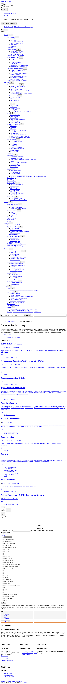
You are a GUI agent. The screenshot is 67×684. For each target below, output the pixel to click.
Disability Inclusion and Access (18, 162)
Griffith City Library (15, 295)
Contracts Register (15, 241)
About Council (11, 37)
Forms (12, 60)
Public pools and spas (16, 230)
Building (6, 249)
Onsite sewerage (14, 284)
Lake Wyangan (14, 214)
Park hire (12, 215)
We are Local (13, 187)
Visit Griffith (10, 219)
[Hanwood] (41, 529)
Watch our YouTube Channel (29, 653)
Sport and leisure (11, 181)
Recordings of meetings (16, 54)
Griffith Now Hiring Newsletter (18, 298)
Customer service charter (16, 43)
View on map (4, 656)
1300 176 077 (5, 658)
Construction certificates (16, 263)
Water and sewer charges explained (19, 90)
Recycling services (15, 100)
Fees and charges (14, 144)
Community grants (15, 164)
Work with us (13, 44)
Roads (8, 113)
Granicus (25, 682)
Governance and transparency (15, 68)
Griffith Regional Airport (13, 242)
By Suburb (34, 530)
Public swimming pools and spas (18, 130)
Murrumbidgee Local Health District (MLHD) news (23, 309)
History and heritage (12, 204)
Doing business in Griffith (14, 225)
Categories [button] (3, 535)
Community (10, 155)
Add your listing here (9, 335)
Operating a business (12, 227)
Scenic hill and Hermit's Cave (18, 207)
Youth (12, 161)
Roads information (15, 115)
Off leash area (14, 151)
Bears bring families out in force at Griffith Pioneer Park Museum (24, 312)
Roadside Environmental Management (20, 137)
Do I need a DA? (14, 254)
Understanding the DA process (18, 257)
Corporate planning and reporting (15, 55)
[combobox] (9, 23)
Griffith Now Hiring (12, 234)
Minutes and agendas (15, 52)
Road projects (14, 118)
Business (6, 223)
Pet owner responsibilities (17, 148)
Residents (6, 82)
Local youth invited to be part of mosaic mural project (24, 290)
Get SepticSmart (14, 133)
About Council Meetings (16, 51)
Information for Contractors (14, 245)
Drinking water (14, 105)
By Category (49, 530)
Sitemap (3, 681)
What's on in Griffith (15, 170)
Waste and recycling (12, 95)
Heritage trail (13, 205)
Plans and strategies (15, 63)
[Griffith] (41, 525)
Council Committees (15, 74)
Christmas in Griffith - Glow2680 (19, 175)
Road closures (14, 116)
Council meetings (11, 49)
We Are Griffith (11, 183)
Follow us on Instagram (28, 654)
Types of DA (13, 255)
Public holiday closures (16, 198)
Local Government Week (16, 79)
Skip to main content (6, 1)
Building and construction (14, 262)
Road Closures (11, 304)
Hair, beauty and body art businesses (19, 231)
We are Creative (14, 186)
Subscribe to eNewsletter (46, 658)
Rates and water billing (13, 84)
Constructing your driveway (17, 265)
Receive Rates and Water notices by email (21, 93)
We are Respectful (15, 192)
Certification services (15, 268)
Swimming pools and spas (17, 269)
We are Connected (15, 190)
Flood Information (15, 277)
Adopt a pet (13, 145)
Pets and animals (11, 139)
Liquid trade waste (15, 233)
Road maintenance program (17, 119)
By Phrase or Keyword (7, 530)
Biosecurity (13, 127)
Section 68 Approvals (16, 271)
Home (4, 321)
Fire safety (13, 266)
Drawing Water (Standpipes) (17, 110)
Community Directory (16, 158)
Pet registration (14, 142)
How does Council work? (17, 41)
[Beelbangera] (41, 530)
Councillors (10, 47)
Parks (11, 212)
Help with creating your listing (12, 337)
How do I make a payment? (17, 86)
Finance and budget (15, 62)
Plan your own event (15, 173)
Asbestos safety (14, 101)
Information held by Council (17, 70)
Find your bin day (15, 97)
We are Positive (14, 194)
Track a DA (13, 252)
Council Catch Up (15, 293)
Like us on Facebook (27, 651)
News (5, 286)
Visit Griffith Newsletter (16, 299)
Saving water (13, 107)
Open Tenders (14, 238)
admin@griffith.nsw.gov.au (9, 660)
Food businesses (14, 228)
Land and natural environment (18, 134)
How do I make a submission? (18, 258)
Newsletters (10, 292)
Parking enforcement (15, 122)
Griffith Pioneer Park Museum (18, 208)
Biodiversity (13, 126)
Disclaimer (8, 681)
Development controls (16, 276)
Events (9, 169)
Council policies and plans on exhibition (17, 80)
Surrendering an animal (16, 147)
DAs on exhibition (15, 260)
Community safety (15, 165)
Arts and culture (11, 179)
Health (9, 307)
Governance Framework (16, 77)
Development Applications (14, 251)
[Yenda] (41, 527)
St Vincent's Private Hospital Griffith (19, 310)
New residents (14, 167)
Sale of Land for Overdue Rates (18, 200)
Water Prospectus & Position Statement (20, 111)
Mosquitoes (13, 129)
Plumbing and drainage (16, 282)
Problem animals (14, 150)
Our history (13, 40)
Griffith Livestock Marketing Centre (16, 244)
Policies (12, 59)
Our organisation (14, 38)
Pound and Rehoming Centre (17, 141)
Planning (9, 273)
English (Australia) (18, 19)
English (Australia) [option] (18, 27)
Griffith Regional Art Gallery (17, 301)
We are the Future (15, 189)
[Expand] (10, 35)
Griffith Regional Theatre (17, 302)
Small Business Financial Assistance (16, 246)
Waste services (14, 99)
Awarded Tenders (15, 239)
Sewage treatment (15, 108)
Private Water (13, 131)
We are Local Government (17, 193)
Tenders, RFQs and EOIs (13, 236)
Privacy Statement (16, 681)
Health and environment (13, 124)
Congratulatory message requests (18, 66)
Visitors (6, 202)
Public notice (10, 197)
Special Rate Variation (13, 305)
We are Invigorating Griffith (17, 184)
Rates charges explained (16, 89)
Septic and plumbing (12, 281)
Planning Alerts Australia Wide (18, 279)
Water (8, 103)
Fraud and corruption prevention (18, 76)
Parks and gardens (12, 210)
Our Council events (15, 172)
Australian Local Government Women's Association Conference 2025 (28, 176)
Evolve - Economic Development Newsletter (22, 296)
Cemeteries (10, 153)
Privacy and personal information (19, 73)
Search (2, 315)
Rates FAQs (13, 88)
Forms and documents (13, 57)
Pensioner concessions (16, 92)
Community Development (17, 156)
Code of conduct (14, 71)
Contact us (13, 46)
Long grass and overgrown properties (20, 136)
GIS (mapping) (14, 121)
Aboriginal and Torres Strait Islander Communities (23, 159)
